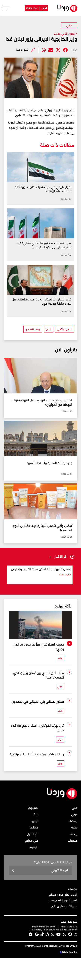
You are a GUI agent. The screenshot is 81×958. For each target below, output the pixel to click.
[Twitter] (58, 50)
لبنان (48, 329)
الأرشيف (33, 847)
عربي (44, 7)
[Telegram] (30, 934)
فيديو (34, 821)
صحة (74, 827)
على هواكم (31, 840)
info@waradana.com (43, 926)
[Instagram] (75, 934)
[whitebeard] (67, 952)
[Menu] (6, 9)
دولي (69, 25)
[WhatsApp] (52, 934)
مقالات (34, 827)
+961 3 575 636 (69, 926)
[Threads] (47, 934)
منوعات (72, 840)
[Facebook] (65, 50)
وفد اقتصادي (32, 329)
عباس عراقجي (64, 329)
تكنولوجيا (33, 808)
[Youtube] (58, 934)
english (32, 8)
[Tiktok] (42, 934)
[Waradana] (62, 798)
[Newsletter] (13, 870)
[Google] (37, 934)
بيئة (36, 814)
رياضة (73, 834)
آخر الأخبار (32, 834)
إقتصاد (73, 821)
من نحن (72, 888)
